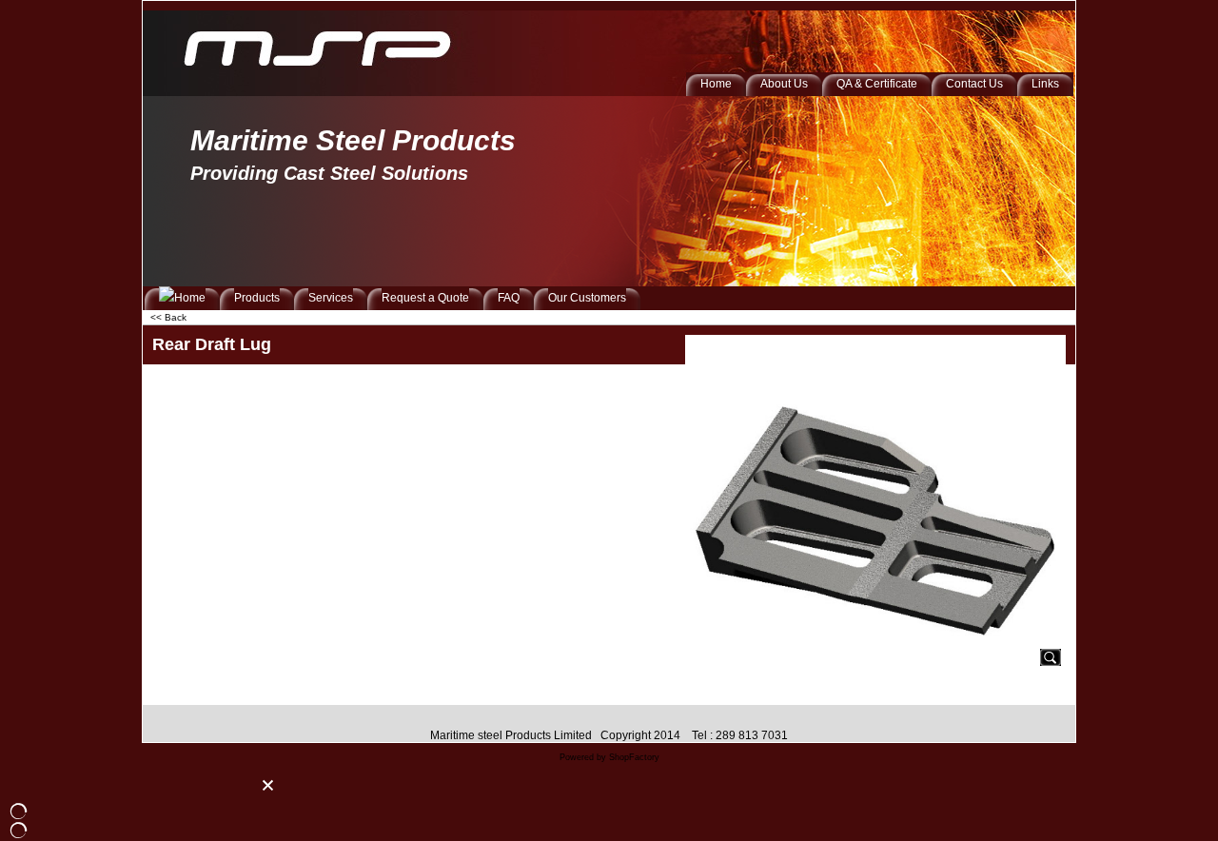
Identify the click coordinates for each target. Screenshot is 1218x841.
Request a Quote (425, 297)
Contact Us (974, 83)
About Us (784, 83)
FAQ (509, 297)
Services (330, 297)
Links (1045, 83)
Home (716, 83)
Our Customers (587, 297)
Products (257, 297)
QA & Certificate (876, 83)
